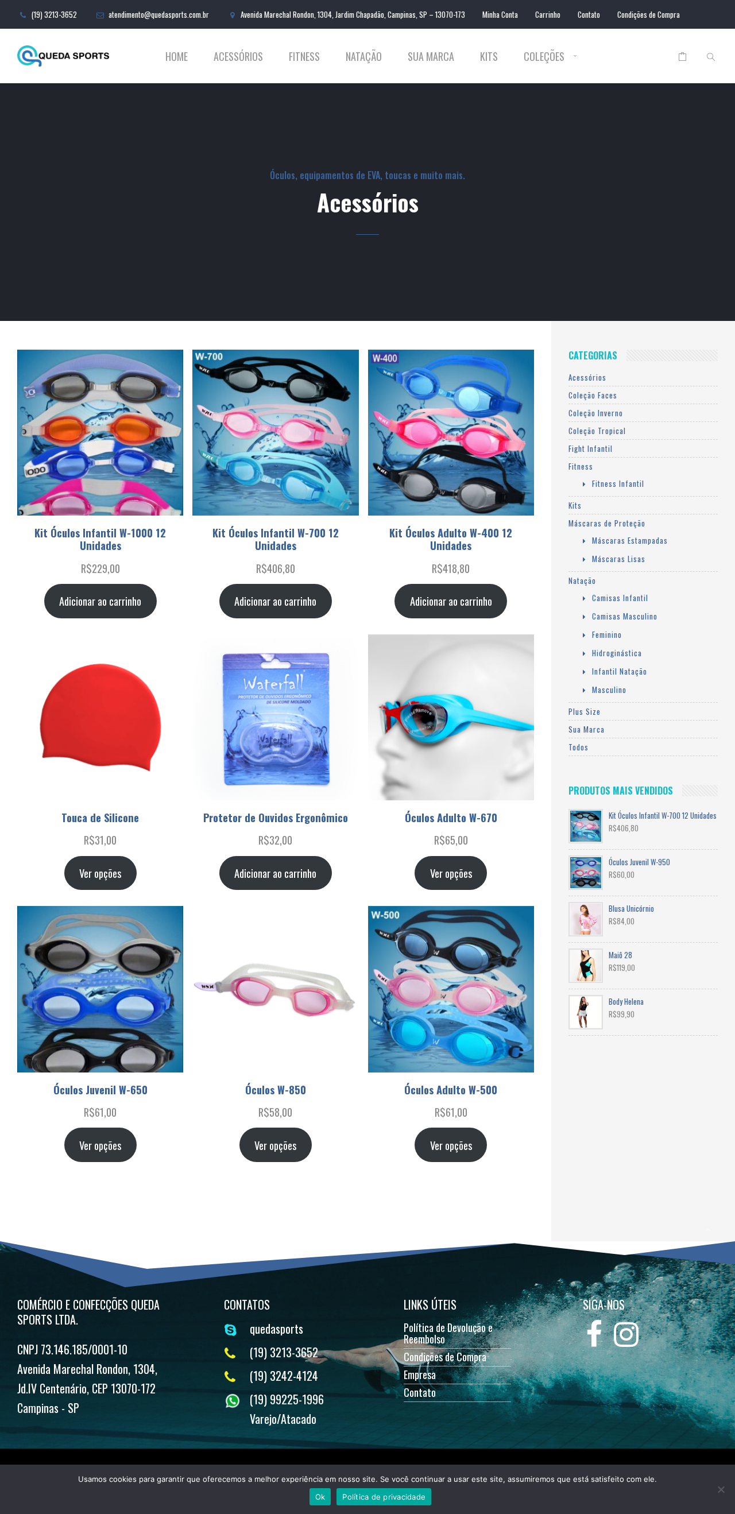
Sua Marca (431, 56)
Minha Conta (500, 14)
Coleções (544, 56)
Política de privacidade (383, 1496)
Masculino (609, 689)
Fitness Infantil (618, 483)
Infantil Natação (619, 671)
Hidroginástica (617, 653)
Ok (320, 1496)
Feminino (607, 634)
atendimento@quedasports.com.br (159, 14)
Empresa (420, 1374)
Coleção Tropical (597, 430)
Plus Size (584, 711)
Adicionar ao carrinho (100, 601)
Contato (589, 14)
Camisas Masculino (624, 616)
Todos (578, 747)
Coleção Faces (592, 395)
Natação (364, 56)
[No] (720, 1489)
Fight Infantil (590, 448)
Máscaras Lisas (618, 558)
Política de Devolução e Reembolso (448, 1333)
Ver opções (100, 873)
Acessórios (238, 56)
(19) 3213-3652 (54, 14)
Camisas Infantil (620, 597)
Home (176, 56)
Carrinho (547, 14)
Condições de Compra (648, 14)
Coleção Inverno (595, 413)
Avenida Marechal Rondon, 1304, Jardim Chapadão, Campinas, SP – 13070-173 (353, 14)
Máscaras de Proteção (606, 523)
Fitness (304, 56)
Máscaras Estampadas (630, 540)
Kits (489, 56)
